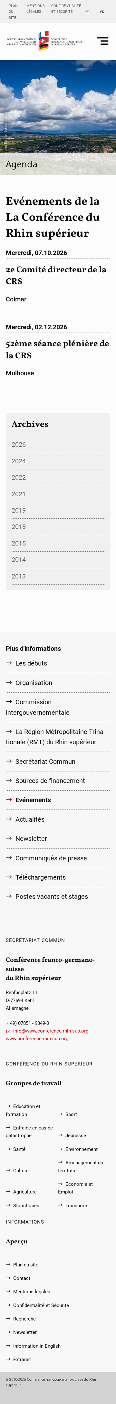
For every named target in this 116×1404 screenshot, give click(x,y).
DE (86, 12)
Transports (77, 1206)
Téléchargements (40, 877)
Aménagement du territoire (80, 1166)
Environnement (81, 1149)
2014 (19, 559)
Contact (21, 1278)
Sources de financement (50, 781)
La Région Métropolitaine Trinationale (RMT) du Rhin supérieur (55, 737)
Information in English (37, 1346)
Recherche (24, 1319)
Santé (19, 1149)
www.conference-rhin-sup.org (37, 1038)
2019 (19, 510)
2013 (19, 576)
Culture (21, 1171)
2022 (19, 477)
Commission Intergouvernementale (38, 707)
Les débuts (31, 663)
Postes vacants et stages (51, 896)
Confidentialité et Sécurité (66, 9)
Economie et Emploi (75, 1188)
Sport (71, 1114)
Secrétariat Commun (45, 761)
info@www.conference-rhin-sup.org (50, 1031)
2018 (19, 526)
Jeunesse (75, 1135)
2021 (19, 494)
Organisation (33, 683)
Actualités (29, 819)
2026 (19, 444)
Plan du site (13, 12)
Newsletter (31, 838)
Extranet (22, 1359)
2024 (19, 461)
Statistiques (26, 1206)
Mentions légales (35, 9)
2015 (19, 543)
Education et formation (23, 1110)
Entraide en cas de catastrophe (29, 1131)
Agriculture (25, 1192)
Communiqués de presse (51, 858)
